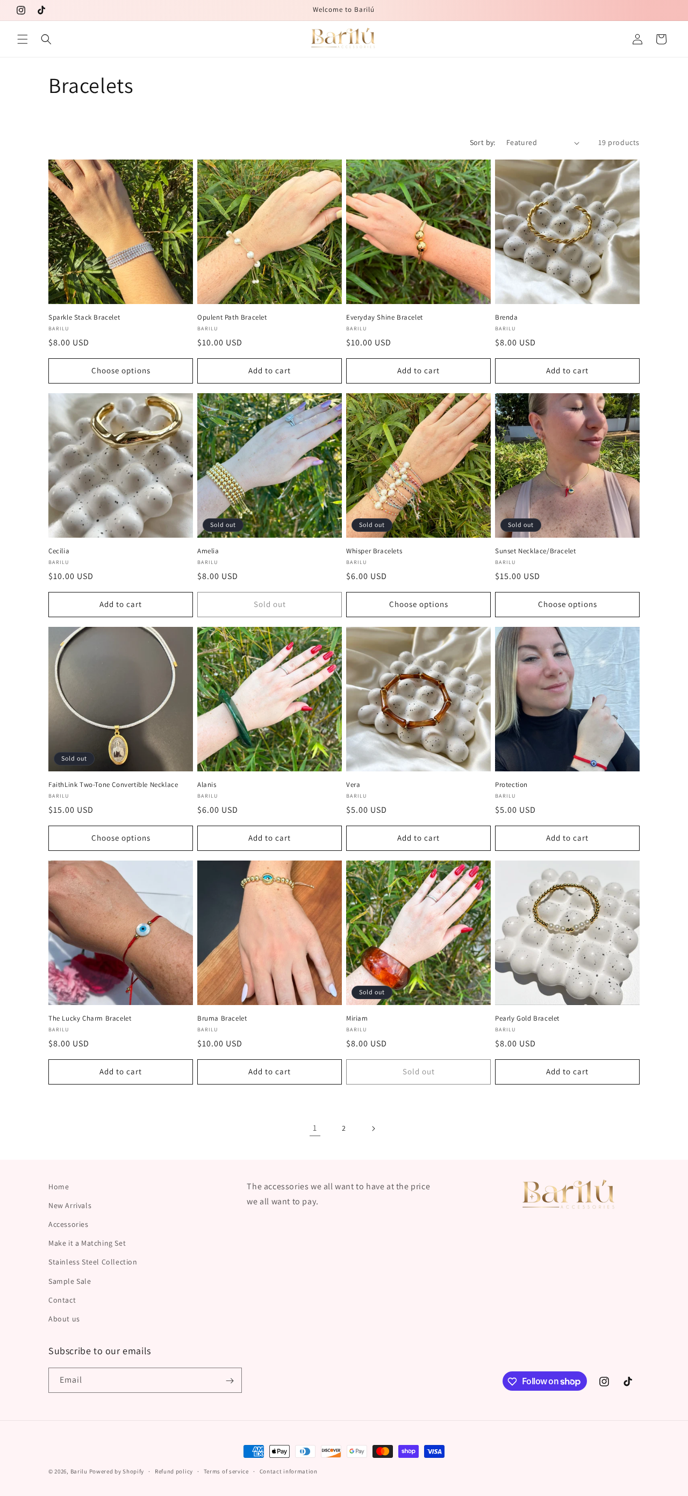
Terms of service (226, 1471)
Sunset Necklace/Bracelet (535, 551)
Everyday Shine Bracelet (384, 317)
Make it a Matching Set (87, 1243)
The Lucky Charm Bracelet (89, 1018)
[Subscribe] (229, 1380)
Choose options (120, 370)
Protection (511, 784)
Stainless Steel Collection (93, 1262)
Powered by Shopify (117, 1471)
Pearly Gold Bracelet (527, 1018)
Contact (62, 1300)
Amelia (208, 551)
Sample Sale (69, 1281)
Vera (353, 784)
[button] (22, 39)
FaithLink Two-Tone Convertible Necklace (113, 784)
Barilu (79, 1471)
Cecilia (58, 551)
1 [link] (315, 1127)
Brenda (506, 317)
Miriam (357, 1018)
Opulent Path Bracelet (232, 317)
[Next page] (373, 1128)
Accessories (68, 1224)
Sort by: (483, 142)
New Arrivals (69, 1205)
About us (64, 1319)
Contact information (289, 1471)
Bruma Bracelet (222, 1018)
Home (58, 1186)
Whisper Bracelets (374, 551)
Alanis (207, 784)
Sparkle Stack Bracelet (84, 317)
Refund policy (174, 1471)
